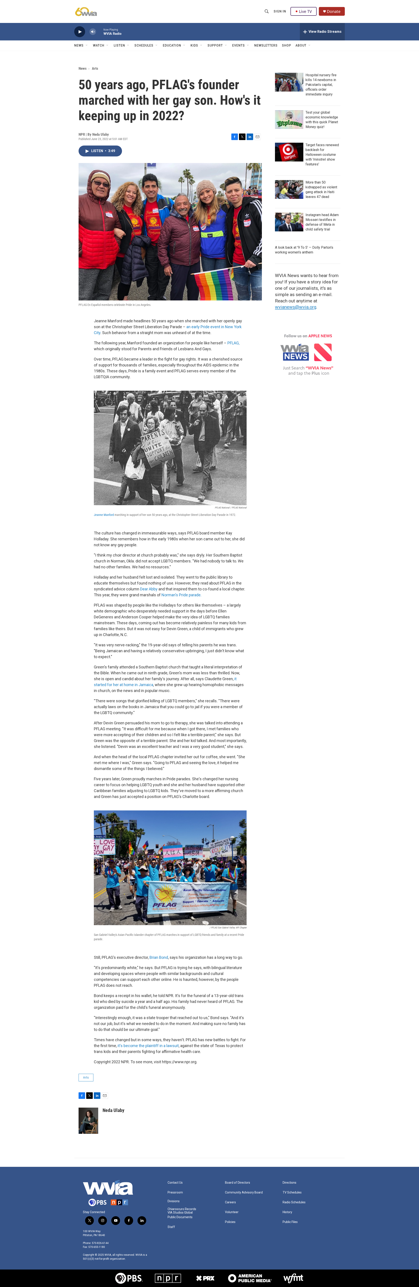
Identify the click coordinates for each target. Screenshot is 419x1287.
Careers (230, 1202)
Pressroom (175, 1192)
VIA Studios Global (180, 1212)
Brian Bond (158, 957)
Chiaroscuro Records (182, 1209)
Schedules (143, 45)
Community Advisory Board (244, 1192)
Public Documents (180, 1217)
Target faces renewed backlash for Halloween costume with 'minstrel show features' (322, 154)
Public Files (290, 1222)
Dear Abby (149, 589)
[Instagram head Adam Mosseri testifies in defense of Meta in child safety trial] (289, 222)
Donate (333, 11)
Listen (119, 45)
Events (238, 45)
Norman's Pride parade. (181, 595)
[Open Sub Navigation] (87, 45)
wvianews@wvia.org (295, 307)
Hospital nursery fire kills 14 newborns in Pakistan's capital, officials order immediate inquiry (321, 84)
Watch (98, 45)
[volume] (92, 32)
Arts (95, 68)
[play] (79, 31)
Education (172, 45)
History (287, 1212)
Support (215, 45)
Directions (289, 1182)
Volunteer (232, 1212)
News (79, 45)
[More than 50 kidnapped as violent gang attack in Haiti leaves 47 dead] (289, 189)
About (300, 45)
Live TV (305, 11)
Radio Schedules (294, 1202)
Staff (171, 1227)
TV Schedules (292, 1192)
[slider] (99, 31)
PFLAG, (233, 343)
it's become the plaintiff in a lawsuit (148, 1045)
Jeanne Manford (104, 515)
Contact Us (175, 1182)
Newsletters (266, 45)
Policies (230, 1222)
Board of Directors (237, 1182)
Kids (194, 45)
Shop (286, 45)
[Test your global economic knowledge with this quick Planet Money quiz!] (289, 119)
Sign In (280, 11)
